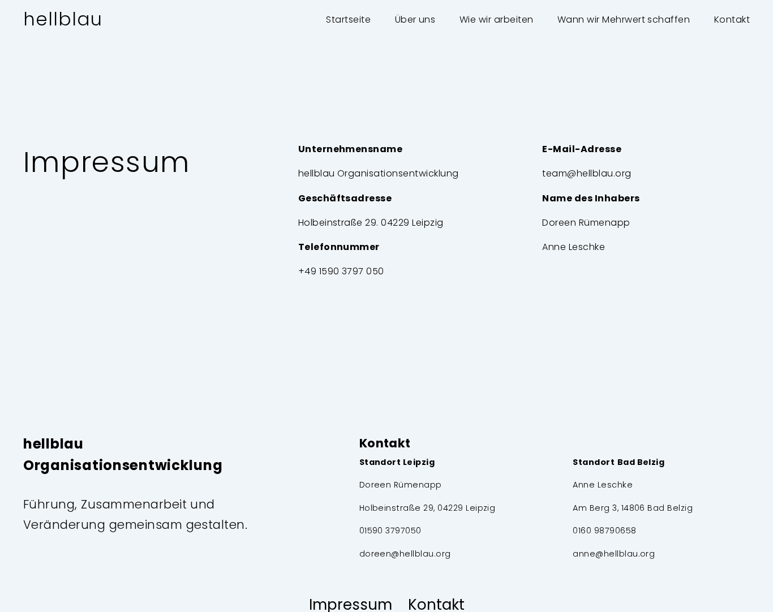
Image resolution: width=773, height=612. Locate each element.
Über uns (415, 19)
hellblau (62, 19)
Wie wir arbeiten (496, 19)
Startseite (348, 19)
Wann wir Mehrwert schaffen (623, 19)
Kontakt (732, 19)
